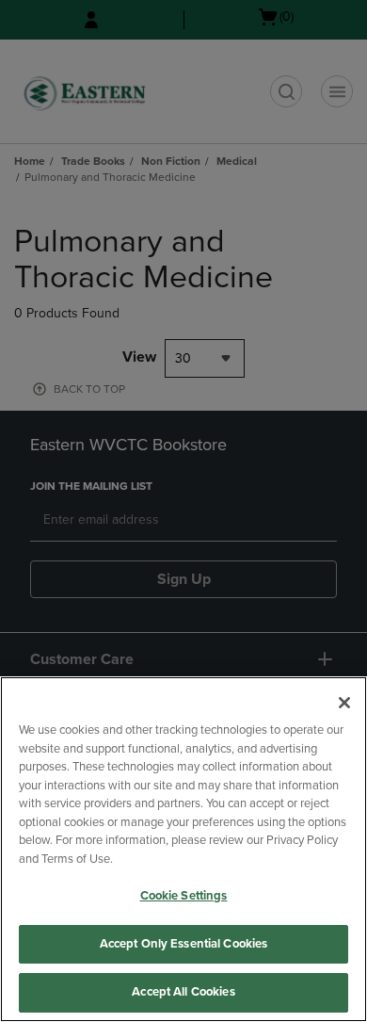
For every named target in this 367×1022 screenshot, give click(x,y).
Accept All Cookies (183, 991)
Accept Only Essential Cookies (184, 943)
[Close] (344, 702)
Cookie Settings (184, 895)
